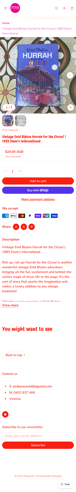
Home (6, 23)
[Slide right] (70, 75)
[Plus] (19, 171)
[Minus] (5, 171)
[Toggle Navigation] (5, 8)
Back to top (14, 355)
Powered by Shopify (49, 476)
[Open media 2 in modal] (38, 75)
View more (10, 305)
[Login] (64, 8)
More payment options (38, 199)
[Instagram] (5, 414)
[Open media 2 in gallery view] (20, 120)
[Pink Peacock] (15, 8)
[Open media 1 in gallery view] (7, 120)
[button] (56, 8)
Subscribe (38, 445)
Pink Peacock (25, 476)
